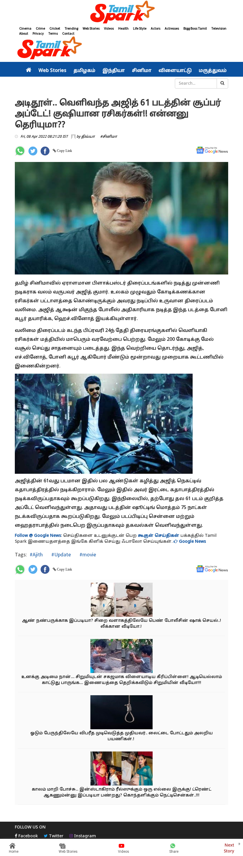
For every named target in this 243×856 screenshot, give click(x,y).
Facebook (27, 836)
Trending (71, 28)
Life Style (139, 28)
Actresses (172, 28)
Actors (155, 28)
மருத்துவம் (213, 71)
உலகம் (105, 83)
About (23, 33)
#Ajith (36, 554)
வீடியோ (126, 83)
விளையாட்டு (175, 71)
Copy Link (64, 150)
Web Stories (91, 28)
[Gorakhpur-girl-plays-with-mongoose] (121, 656)
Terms (53, 33)
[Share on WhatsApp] (20, 151)
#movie (87, 554)
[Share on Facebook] (45, 151)
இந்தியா (114, 71)
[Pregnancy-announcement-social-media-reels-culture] (121, 769)
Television (218, 28)
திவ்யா (88, 137)
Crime (40, 28)
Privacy (38, 33)
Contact (68, 33)
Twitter (55, 836)
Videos (109, 28)
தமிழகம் (84, 71)
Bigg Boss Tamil (195, 28)
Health (123, 28)
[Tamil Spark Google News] (212, 150)
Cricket (54, 28)
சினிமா (141, 71)
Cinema (25, 28)
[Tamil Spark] (121, 12)
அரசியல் (37, 83)
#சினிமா (108, 137)
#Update (60, 554)
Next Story (229, 848)
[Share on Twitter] (32, 151)
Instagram (84, 836)
